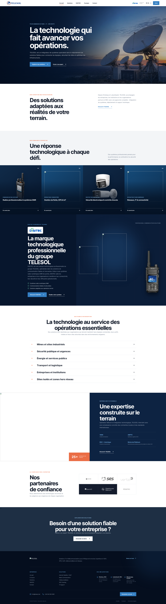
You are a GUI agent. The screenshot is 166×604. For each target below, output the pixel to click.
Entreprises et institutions (48, 372)
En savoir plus (6, 210)
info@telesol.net (36, 594)
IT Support (62, 584)
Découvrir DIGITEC (35, 294)
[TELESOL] (39, 558)
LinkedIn (117, 601)
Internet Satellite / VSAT (65, 575)
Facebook (124, 601)
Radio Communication (64, 577)
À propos (86, 3)
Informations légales (132, 601)
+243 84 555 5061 (50, 594)
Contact (95, 3)
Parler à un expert (58, 64)
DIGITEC (78, 3)
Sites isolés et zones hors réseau (52, 379)
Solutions (69, 3)
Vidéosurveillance (63, 580)
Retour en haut (130, 558)
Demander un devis (81, 538)
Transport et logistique (46, 365)
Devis (156, 3)
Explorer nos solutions (38, 64)
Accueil (61, 3)
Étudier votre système (55, 294)
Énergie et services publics (49, 358)
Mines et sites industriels (48, 344)
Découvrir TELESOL (103, 106)
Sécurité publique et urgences (50, 351)
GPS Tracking (62, 582)
